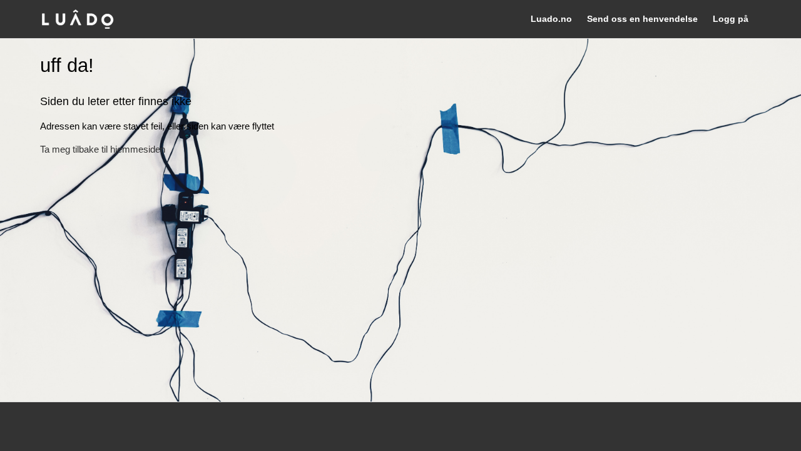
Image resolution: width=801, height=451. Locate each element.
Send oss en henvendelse (642, 19)
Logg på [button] (730, 19)
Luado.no (551, 19)
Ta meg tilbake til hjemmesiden (102, 149)
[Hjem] (77, 19)
